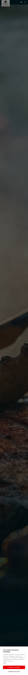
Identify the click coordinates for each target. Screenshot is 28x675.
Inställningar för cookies (14, 671)
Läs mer (4, 663)
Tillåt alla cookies (14, 667)
